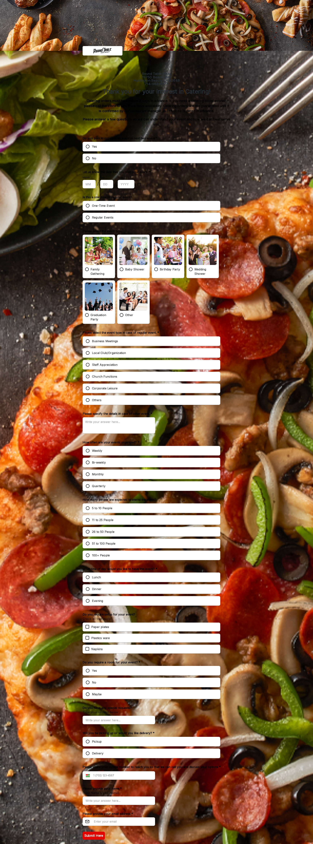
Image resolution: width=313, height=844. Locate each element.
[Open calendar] (139, 184)
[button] (87, 775)
